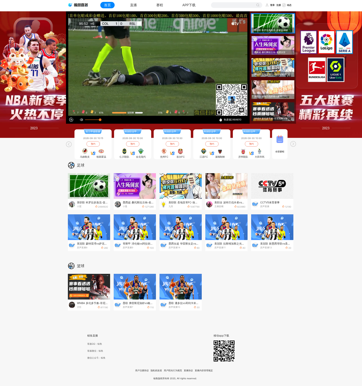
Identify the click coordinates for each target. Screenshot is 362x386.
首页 (107, 5)
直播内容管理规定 (204, 370)
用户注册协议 (142, 370)
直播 (133, 5)
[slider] (92, 120)
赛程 (159, 5)
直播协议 (188, 370)
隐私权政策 (156, 370)
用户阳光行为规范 (173, 370)
